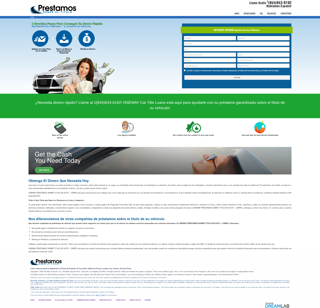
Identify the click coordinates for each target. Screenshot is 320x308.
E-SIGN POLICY (121, 300)
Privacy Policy (125, 268)
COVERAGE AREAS (44, 300)
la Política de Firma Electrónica (249, 70)
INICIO (237, 13)
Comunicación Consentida (210, 70)
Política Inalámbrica (230, 70)
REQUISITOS (271, 13)
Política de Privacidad (270, 70)
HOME (32, 300)
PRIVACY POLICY (135, 300)
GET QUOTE (44, 170)
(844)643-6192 (279, 2)
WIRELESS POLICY (105, 300)
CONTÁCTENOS (286, 13)
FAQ (261, 13)
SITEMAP (148, 300)
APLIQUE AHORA (249, 13)
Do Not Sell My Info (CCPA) (64, 300)
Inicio (32, 17)
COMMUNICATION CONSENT (86, 300)
